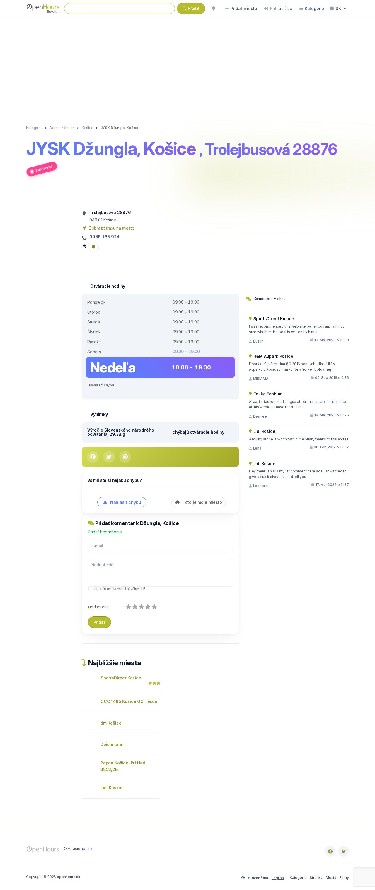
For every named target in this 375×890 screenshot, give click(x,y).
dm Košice (110, 723)
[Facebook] (330, 851)
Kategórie (298, 877)
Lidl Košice (111, 787)
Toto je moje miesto (201, 502)
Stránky (316, 877)
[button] (338, 8)
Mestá (331, 877)
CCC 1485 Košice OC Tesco (128, 701)
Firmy (344, 877)
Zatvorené (44, 168)
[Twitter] (343, 851)
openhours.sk (68, 876)
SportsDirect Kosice (120, 677)
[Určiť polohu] (213, 8)
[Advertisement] (187, 65)
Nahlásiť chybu (101, 385)
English (278, 878)
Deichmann (111, 744)
